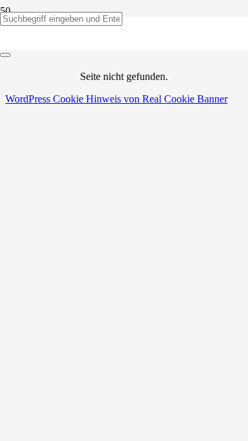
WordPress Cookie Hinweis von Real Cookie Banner (116, 98)
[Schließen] (5, 55)
